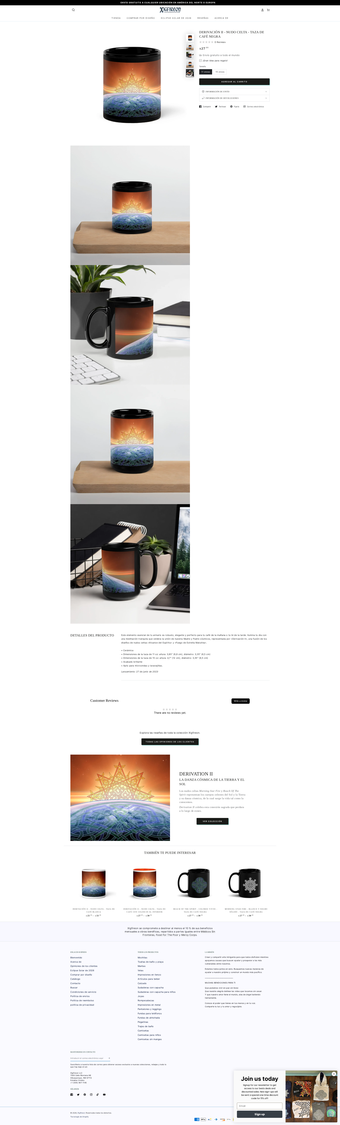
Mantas (142, 966)
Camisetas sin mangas (150, 1039)
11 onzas (205, 72)
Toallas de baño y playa (150, 961)
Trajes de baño (146, 1026)
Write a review (240, 701)
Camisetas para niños (149, 1035)
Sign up (260, 1114)
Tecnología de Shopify (79, 1117)
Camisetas (143, 1030)
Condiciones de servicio (83, 992)
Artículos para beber (149, 979)
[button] (73, 10)
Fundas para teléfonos (150, 1013)
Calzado (142, 983)
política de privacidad (82, 1004)
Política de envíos (80, 996)
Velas (140, 970)
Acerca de (75, 961)
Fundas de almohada (149, 1017)
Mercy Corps (189, 934)
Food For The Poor (167, 934)
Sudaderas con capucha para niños (157, 992)
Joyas (141, 996)
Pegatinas (143, 1022)
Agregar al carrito (234, 81)
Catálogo (75, 979)
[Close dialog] (334, 1074)
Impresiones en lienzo (149, 974)
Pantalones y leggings (150, 1009)
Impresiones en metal (149, 1004)
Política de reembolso (82, 1000)
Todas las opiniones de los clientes (170, 742)
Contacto (75, 983)
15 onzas (220, 72)
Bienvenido (76, 957)
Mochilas (142, 957)
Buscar (74, 987)
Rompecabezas (146, 1000)
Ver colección (212, 821)
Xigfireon (81, 1113)
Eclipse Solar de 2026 (82, 970)
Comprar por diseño (81, 974)
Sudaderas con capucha (151, 987)
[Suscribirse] (109, 1058)
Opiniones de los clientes (83, 966)
